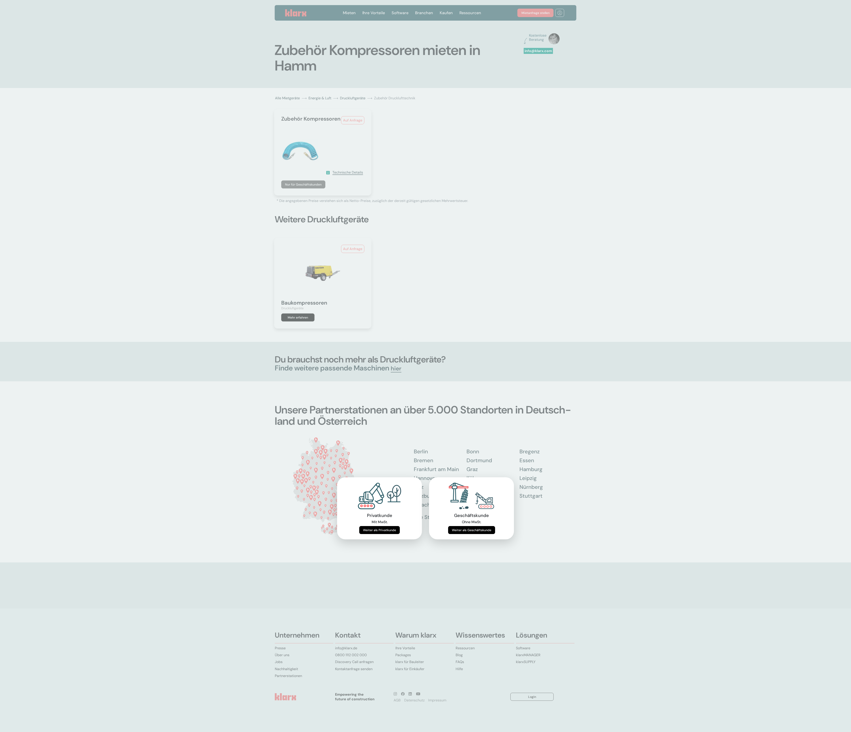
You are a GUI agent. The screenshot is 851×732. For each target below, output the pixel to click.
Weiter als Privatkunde (379, 530)
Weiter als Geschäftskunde (471, 530)
